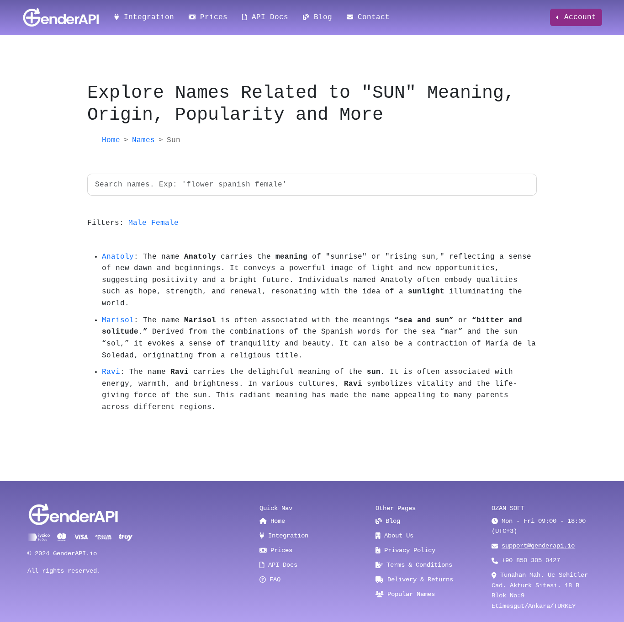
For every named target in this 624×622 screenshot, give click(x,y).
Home (111, 140)
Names (143, 140)
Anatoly (118, 257)
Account (578, 17)
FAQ (273, 579)
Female (165, 223)
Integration (146, 17)
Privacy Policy (408, 550)
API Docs (267, 17)
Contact (371, 17)
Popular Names (409, 594)
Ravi (111, 372)
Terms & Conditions (417, 565)
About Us (397, 535)
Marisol (118, 320)
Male (137, 223)
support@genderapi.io (538, 545)
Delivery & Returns (418, 579)
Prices (211, 17)
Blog (320, 17)
